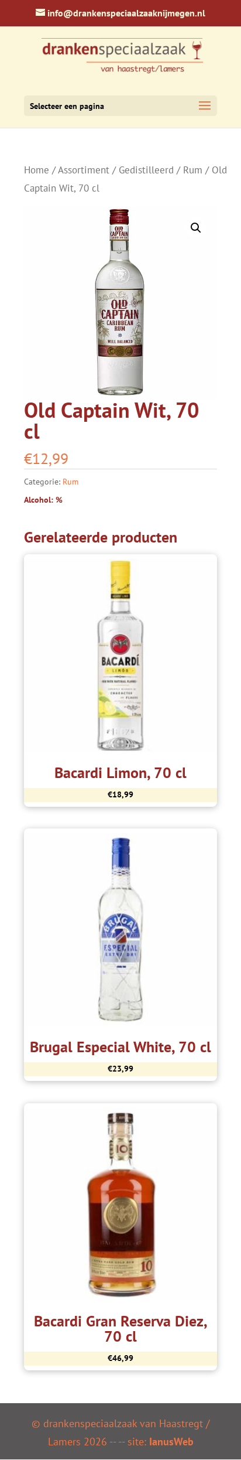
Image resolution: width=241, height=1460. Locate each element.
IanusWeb (171, 1441)
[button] (195, 227)
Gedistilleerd (146, 169)
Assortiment (83, 169)
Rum (192, 169)
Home (36, 169)
